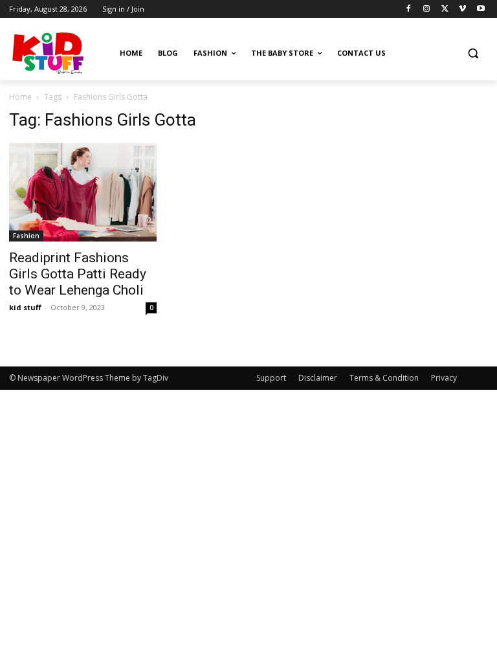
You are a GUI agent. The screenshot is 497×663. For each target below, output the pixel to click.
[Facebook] (408, 9)
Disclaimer (317, 377)
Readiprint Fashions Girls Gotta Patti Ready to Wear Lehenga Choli (77, 274)
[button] (473, 53)
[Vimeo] (462, 9)
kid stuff (25, 307)
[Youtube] (480, 9)
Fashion (26, 235)
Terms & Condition (384, 377)
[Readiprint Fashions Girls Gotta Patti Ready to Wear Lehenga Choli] (83, 192)
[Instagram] (426, 9)
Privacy (444, 377)
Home (20, 96)
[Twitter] (444, 9)
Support (271, 377)
